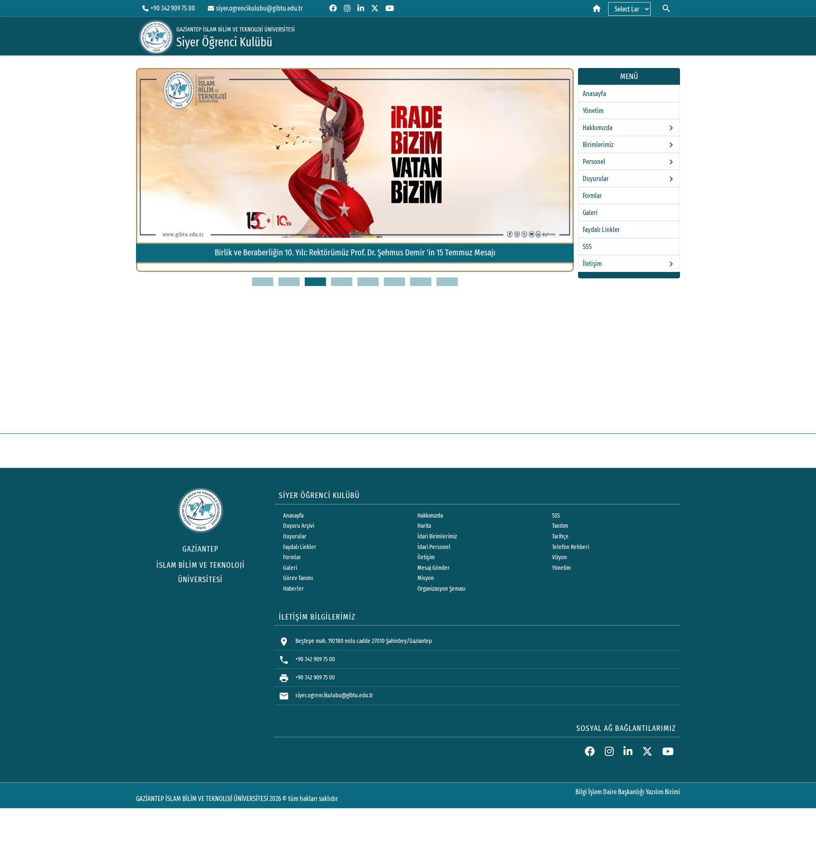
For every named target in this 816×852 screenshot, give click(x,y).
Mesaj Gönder (433, 568)
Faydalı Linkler (601, 230)
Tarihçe (560, 536)
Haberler (293, 588)
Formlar (592, 196)
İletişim (426, 557)
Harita (424, 525)
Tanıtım (560, 525)
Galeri (590, 213)
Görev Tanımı (298, 578)
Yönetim (593, 111)
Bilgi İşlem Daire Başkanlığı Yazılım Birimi (627, 792)
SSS (587, 247)
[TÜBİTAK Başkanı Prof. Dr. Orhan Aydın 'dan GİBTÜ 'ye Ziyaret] (396, 270)
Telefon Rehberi (570, 547)
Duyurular (294, 536)
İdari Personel (433, 547)
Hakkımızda (430, 515)
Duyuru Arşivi (298, 525)
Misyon (425, 578)
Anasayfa (594, 94)
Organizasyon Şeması (441, 588)
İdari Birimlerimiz (437, 536)
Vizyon (559, 557)
